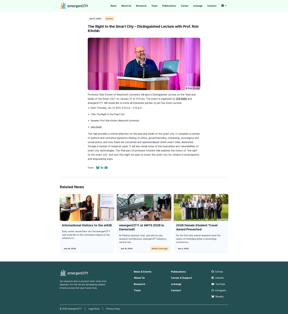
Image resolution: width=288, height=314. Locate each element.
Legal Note (93, 308)
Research (141, 5)
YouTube (220, 284)
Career (184, 5)
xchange (197, 5)
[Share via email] (106, 168)
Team (154, 5)
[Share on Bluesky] (98, 168)
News (114, 5)
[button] (223, 6)
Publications (169, 5)
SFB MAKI (181, 98)
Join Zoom (96, 127)
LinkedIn (219, 277)
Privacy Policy (113, 308)
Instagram (220, 290)
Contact (211, 5)
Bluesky (219, 296)
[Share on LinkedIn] (103, 168)
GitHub (219, 271)
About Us (126, 5)
